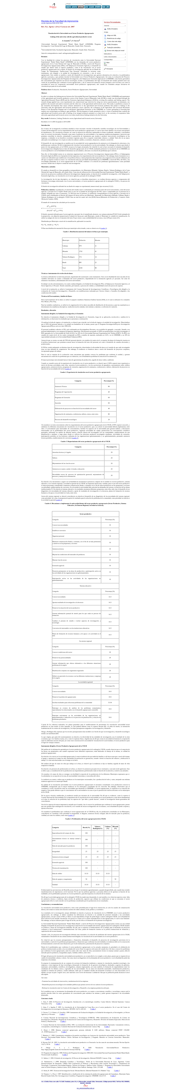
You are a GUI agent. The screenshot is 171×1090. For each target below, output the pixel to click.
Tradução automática (113, 47)
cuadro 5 (71, 815)
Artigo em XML (111, 35)
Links (59, 1004)
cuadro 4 (59, 500)
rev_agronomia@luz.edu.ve (85, 1088)
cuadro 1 (103, 228)
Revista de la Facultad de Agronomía (59, 21)
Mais (107, 63)
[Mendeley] (105, 63)
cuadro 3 (75, 438)
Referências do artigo (114, 38)
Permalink (109, 69)
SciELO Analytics (112, 29)
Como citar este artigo (114, 41)
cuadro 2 (68, 369)
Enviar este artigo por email (115, 50)
